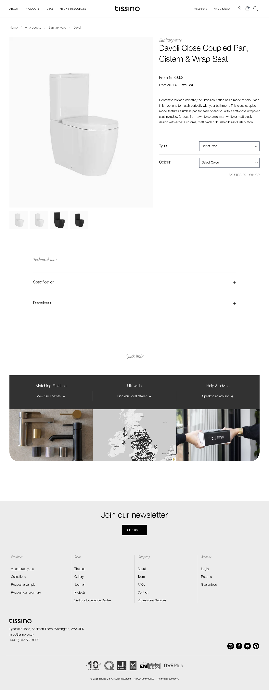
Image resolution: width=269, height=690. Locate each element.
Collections (18, 577)
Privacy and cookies (144, 679)
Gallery (78, 577)
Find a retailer (222, 9)
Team (141, 577)
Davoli (77, 28)
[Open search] (255, 8)
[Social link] (230, 646)
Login (205, 569)
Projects (79, 593)
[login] (240, 8)
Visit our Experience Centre (92, 600)
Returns (206, 577)
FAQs (141, 585)
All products (33, 28)
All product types (22, 569)
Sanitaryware (57, 28)
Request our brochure (26, 593)
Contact (143, 593)
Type (163, 146)
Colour (164, 163)
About (142, 569)
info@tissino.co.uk (21, 635)
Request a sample (23, 585)
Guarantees (209, 585)
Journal (79, 585)
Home (13, 28)
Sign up (132, 530)
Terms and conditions (168, 679)
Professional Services (152, 600)
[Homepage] (127, 9)
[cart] (248, 8)
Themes (79, 569)
